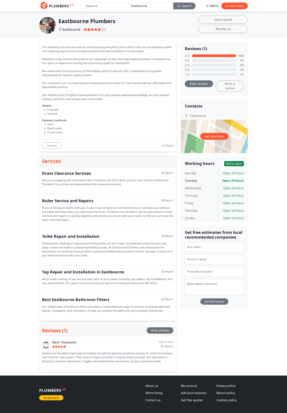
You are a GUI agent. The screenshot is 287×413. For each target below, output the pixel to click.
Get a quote (223, 19)
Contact (52, 145)
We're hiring (153, 393)
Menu (214, 5)
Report (168, 346)
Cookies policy (226, 400)
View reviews (199, 84)
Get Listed (236, 6)
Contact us (153, 400)
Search (186, 6)
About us (151, 386)
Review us (223, 29)
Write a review (230, 86)
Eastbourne (71, 29)
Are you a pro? (51, 397)
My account (189, 386)
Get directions (214, 136)
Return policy (225, 393)
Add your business (194, 393)
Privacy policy (226, 386)
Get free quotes (214, 301)
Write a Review (160, 330)
